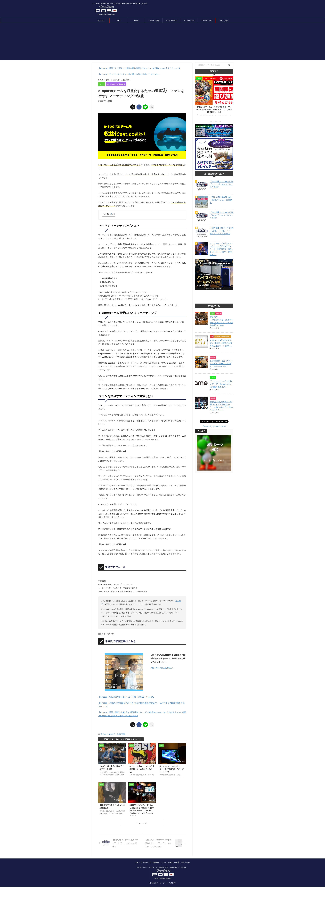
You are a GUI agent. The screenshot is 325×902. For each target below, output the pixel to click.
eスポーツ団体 (189, 21)
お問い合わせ (185, 862)
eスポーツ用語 (206, 21)
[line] (145, 107)
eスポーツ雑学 (154, 21)
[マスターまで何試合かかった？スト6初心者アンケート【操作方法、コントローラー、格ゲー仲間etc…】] (201, 253)
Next (231, 96)
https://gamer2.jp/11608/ (162, 668)
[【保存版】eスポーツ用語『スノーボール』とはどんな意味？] (201, 191)
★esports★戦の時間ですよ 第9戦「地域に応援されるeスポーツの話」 (221, 343)
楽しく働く (224, 21)
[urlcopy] (151, 107)
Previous (197, 96)
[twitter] (132, 107)
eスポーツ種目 (171, 21)
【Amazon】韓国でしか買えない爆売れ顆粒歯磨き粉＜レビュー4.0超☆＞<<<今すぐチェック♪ (139, 68)
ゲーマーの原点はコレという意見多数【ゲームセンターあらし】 (141, 769)
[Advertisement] (162, 42)
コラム (118, 21)
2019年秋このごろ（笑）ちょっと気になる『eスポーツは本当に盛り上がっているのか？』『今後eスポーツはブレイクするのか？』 (141, 810)
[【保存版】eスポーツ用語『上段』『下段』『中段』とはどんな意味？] (201, 238)
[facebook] (139, 107)
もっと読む (143, 823)
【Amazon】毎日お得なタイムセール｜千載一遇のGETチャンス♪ (126, 697)
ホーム (137, 862)
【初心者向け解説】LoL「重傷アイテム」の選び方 (221, 200)
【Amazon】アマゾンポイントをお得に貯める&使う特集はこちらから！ (129, 74)
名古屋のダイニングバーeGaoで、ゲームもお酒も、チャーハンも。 (221, 364)
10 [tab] (220, 121)
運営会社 (146, 862)
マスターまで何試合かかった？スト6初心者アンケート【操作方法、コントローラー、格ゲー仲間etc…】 (221, 249)
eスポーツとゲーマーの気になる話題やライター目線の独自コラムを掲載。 (162, 867)
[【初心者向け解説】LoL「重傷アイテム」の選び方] (201, 207)
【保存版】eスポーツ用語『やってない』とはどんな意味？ (221, 215)
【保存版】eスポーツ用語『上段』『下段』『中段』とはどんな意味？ (221, 231)
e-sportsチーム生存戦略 (116, 734)
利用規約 (156, 862)
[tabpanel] (214, 97)
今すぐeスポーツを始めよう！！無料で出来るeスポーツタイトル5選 (171, 769)
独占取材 (101, 21)
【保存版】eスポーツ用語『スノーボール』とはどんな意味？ (221, 184)
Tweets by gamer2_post (214, 426)
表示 (112, 214)
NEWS (136, 21)
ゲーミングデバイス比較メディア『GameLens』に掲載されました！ (221, 384)
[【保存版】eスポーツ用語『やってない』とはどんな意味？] (201, 222)
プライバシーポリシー (169, 862)
